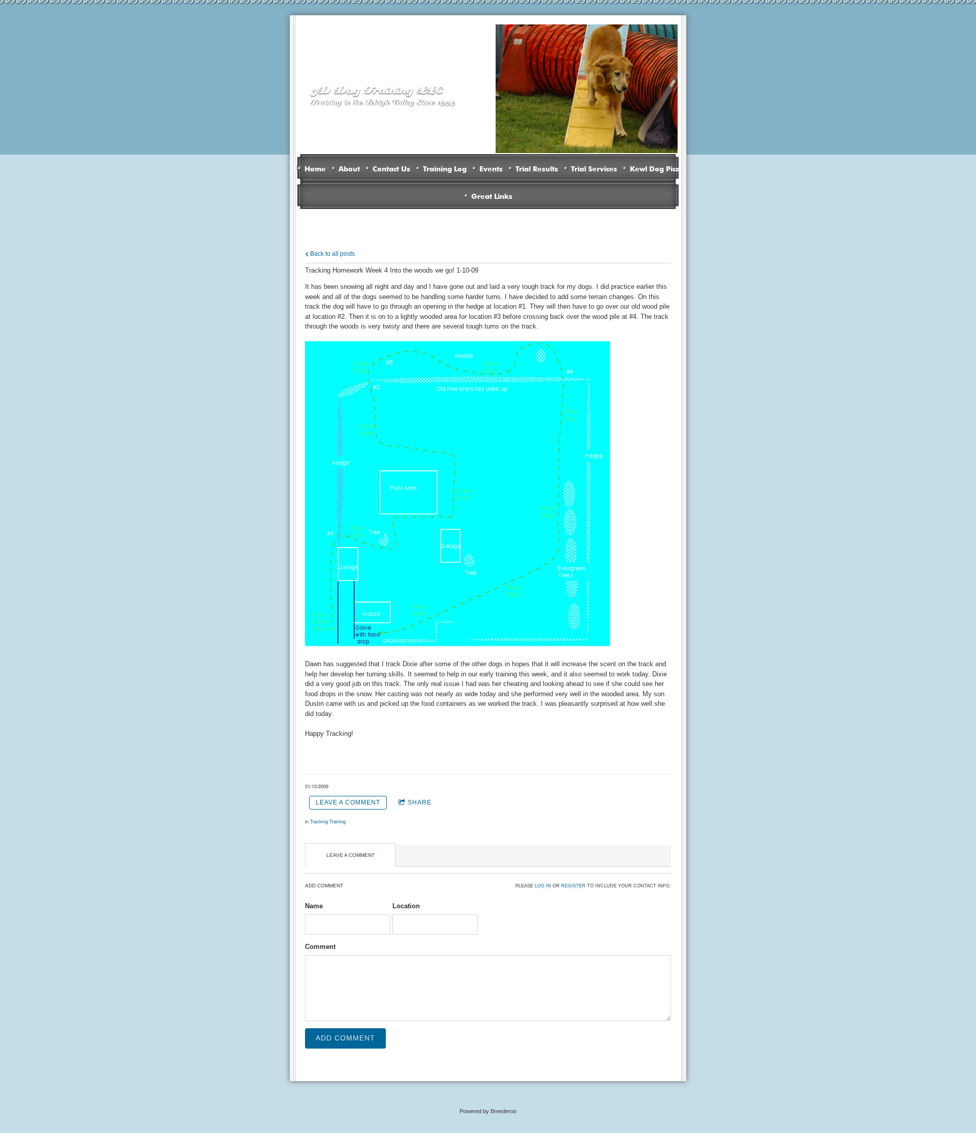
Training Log (445, 168)
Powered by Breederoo (488, 1111)
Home (315, 168)
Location (406, 906)
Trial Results (536, 168)
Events (491, 168)
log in (543, 885)
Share (420, 802)
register (573, 885)
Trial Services (594, 168)
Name (314, 906)
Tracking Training (328, 821)
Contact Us (391, 168)
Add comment (345, 1038)
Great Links (491, 195)
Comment (320, 946)
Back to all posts (332, 253)
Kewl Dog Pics (654, 168)
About (349, 168)
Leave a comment (348, 802)
